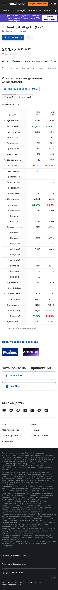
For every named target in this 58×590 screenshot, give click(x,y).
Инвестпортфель (10, 435)
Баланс (42, 68)
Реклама (35, 430)
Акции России (34, 10)
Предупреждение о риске (13, 573)
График (16, 61)
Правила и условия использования (16, 555)
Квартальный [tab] (25, 97)
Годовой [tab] (9, 97)
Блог (4, 424)
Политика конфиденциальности (15, 564)
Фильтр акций (18, 10)
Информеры (7, 441)
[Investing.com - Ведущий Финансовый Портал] (16, 3)
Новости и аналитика (36, 61)
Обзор (5, 61)
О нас (33, 424)
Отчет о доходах (28, 68)
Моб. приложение (10, 430)
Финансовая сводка (10, 68)
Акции (6, 10)
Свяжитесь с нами (39, 435)
